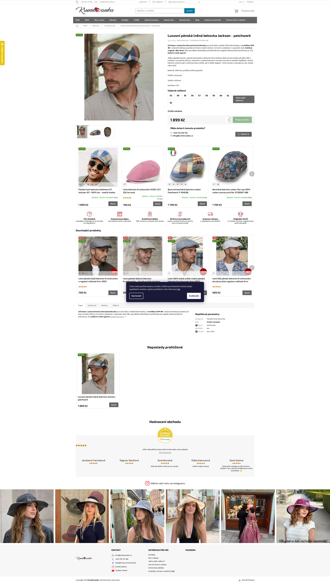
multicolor (211, 325)
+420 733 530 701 (180, 132)
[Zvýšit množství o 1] (230, 118)
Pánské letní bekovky (216, 319)
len (208, 328)
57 (84, 184)
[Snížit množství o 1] (230, 121)
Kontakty (143, 2)
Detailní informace (117, 316)
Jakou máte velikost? (176, 2)
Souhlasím (194, 295)
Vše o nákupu (157, 2)
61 (96, 184)
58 (88, 184)
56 (173, 184)
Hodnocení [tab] (92, 305)
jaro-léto (211, 331)
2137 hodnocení (165, 452)
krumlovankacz (121, 566)
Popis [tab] (80, 305)
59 (92, 184)
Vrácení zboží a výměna (157, 564)
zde (178, 289)
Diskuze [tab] (104, 305)
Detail (113, 204)
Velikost (116, 305)
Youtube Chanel (121, 570)
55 (80, 184)
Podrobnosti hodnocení (199, 40)
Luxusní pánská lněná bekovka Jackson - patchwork (97, 398)
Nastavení (136, 295)
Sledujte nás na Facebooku (125, 563)
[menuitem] (77, 20)
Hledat (189, 11)
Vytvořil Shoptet (248, 580)
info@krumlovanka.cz (183, 135)
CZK (240, 2)
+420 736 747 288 (121, 559)
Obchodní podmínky (156, 568)
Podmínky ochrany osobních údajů (161, 571)
